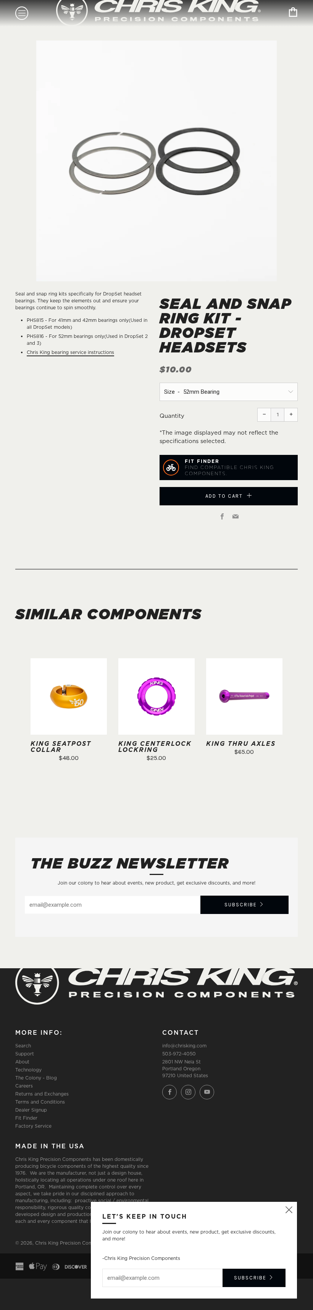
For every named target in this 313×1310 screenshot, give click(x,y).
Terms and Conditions (40, 1102)
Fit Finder (26, 1118)
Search (23, 1045)
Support (24, 1053)
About (22, 1061)
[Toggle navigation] (21, 13)
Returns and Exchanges (42, 1094)
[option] (156, 161)
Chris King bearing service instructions (70, 352)
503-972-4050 (179, 1053)
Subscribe (240, 904)
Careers (24, 1086)
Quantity (172, 416)
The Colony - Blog (36, 1078)
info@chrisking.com (184, 1045)
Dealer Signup (31, 1110)
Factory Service (33, 1126)
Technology (28, 1070)
